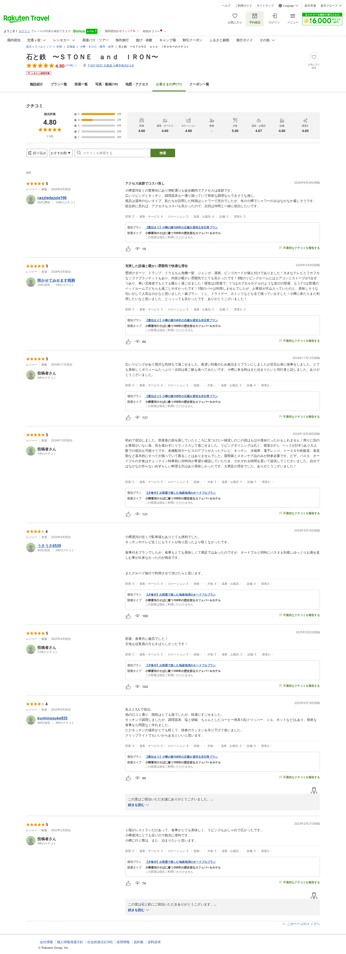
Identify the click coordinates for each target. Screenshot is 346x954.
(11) (169, 84)
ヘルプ (226, 5)
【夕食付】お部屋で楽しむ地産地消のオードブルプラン (180, 493)
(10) (106, 84)
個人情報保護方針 (70, 942)
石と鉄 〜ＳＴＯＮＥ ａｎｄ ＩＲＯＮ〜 (92, 56)
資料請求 (154, 942)
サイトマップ (265, 5)
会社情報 (46, 942)
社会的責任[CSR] (100, 942)
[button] (73, 199)
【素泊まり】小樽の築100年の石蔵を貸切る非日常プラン (181, 227)
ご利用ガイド (243, 5)
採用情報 (123, 942)
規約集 (139, 942)
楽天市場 (310, 5)
